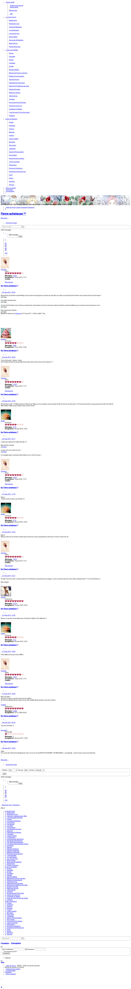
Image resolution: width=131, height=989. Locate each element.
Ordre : (33, 770)
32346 (15, 711)
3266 (14, 345)
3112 (14, 427)
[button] (5, 233)
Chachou (4, 269)
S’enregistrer (16, 943)
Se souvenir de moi (10, 951)
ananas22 (4, 730)
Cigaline (3, 705)
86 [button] (6, 245)
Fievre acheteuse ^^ (13, 213)
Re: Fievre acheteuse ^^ (9, 286)
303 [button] (6, 253)
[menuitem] (16, 5)
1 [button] (5, 240)
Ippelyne (3, 339)
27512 (15, 603)
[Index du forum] (21, 201)
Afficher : (5, 770)
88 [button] (6, 248)
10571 (15, 276)
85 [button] (6, 243)
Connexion (5, 943)
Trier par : (21, 770)
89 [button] (6, 250)
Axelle (3, 421)
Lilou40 (3, 597)
